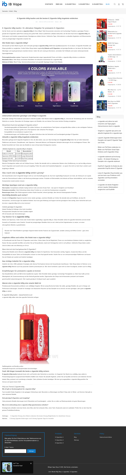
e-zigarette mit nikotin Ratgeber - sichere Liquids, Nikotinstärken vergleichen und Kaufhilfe (108, 187)
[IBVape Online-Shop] (12, 5)
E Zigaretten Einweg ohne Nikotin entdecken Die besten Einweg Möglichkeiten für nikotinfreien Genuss (40, 416)
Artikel (11, 11)
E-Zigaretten (73, 471)
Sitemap (76, 440)
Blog (108, 4)
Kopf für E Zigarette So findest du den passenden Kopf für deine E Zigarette (110, 167)
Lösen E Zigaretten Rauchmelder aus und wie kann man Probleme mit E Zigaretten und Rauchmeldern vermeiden (110, 176)
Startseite (49, 4)
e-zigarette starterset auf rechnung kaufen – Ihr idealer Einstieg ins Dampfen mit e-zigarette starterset (109, 159)
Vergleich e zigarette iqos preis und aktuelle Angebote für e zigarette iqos (110, 132)
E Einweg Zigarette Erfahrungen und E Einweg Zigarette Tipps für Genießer (32, 418)
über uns (59, 4)
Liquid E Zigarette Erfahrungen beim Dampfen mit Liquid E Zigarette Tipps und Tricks (110, 140)
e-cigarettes (65, 471)
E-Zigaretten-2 (84, 4)
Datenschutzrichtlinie (106, 437)
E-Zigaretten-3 (70, 4)
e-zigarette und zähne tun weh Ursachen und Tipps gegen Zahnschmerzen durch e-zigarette (109, 124)
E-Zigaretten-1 (97, 4)
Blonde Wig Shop (57, 471)
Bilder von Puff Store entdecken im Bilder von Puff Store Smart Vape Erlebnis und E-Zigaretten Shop (109, 149)
